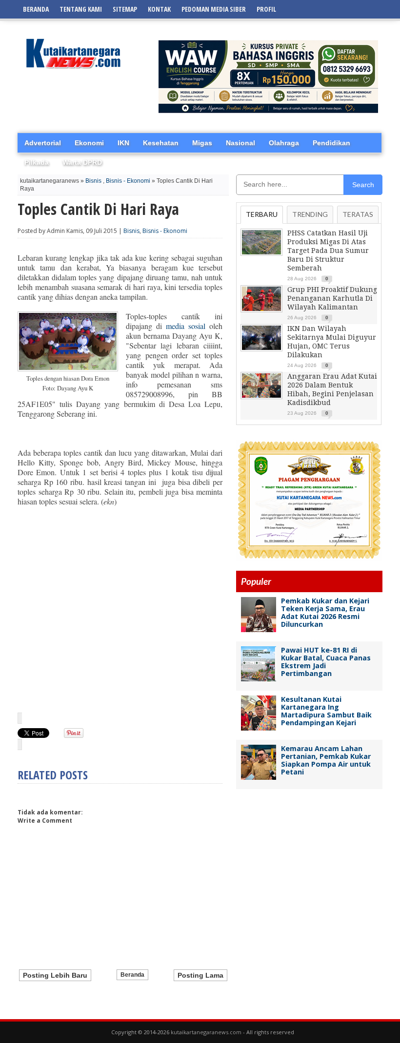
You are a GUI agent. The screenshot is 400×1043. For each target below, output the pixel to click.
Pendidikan (331, 143)
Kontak (159, 9)
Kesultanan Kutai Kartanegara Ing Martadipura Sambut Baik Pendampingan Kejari (326, 711)
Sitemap (125, 9)
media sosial (185, 326)
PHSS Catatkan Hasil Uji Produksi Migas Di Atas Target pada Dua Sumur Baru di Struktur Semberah (328, 250)
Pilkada (36, 162)
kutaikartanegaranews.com (206, 1032)
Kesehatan (161, 143)
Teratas (357, 214)
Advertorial (42, 143)
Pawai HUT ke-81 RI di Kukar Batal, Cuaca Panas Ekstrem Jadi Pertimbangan (326, 661)
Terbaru (262, 214)
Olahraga (284, 143)
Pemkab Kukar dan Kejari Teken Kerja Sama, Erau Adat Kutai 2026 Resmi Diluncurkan (325, 612)
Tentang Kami (81, 9)
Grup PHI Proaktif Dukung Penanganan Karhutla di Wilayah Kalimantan (332, 298)
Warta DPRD (82, 162)
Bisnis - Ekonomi (128, 180)
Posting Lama (200, 975)
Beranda (36, 9)
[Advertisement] (120, 618)
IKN (123, 143)
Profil (266, 9)
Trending (310, 214)
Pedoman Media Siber (213, 9)
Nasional (240, 143)
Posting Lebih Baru (55, 975)
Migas (202, 143)
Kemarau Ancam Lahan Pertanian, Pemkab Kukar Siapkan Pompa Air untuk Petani (326, 760)
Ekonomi (89, 143)
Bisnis (93, 180)
